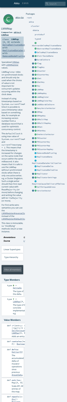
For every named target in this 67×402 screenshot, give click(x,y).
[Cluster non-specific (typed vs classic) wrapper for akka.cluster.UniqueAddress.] (35, 187)
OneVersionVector (45, 134)
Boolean (21, 344)
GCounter (41, 71)
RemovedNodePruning (47, 153)
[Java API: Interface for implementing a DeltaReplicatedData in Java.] (35, 43)
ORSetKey (41, 131)
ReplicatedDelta (45, 166)
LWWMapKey (42, 93)
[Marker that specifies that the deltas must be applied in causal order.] (35, 181)
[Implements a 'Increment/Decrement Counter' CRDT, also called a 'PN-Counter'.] (35, 138)
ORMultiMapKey (44, 123)
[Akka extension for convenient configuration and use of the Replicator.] (35, 56)
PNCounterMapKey (45, 149)
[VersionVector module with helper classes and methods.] (33, 191)
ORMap (39, 112)
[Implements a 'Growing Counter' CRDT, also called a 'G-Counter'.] (35, 71)
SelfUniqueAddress (46, 187)
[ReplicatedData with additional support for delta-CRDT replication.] (35, 52)
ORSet (39, 127)
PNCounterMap (43, 146)
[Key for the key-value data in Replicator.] (35, 86)
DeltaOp (17, 288)
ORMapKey (41, 116)
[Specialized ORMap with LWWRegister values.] (35, 90)
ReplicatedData (44, 157)
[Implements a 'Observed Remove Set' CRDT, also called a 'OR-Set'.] (35, 127)
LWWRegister (43, 97)
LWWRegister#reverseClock (14, 213)
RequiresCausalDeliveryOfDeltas (48, 184)
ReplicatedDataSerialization (46, 163)
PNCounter (42, 138)
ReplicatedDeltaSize (47, 170)
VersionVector (44, 191)
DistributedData (45, 56)
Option (15, 352)
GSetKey (41, 82)
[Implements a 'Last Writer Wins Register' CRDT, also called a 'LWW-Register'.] (35, 97)
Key (38, 86)
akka (17, 17)
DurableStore (43, 60)
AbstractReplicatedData (49, 49)
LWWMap (40, 90)
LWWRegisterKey (44, 101)
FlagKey (41, 67)
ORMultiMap (42, 119)
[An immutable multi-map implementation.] (35, 119)
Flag (39, 63)
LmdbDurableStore (45, 104)
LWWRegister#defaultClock (14, 218)
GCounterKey (43, 75)
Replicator (42, 174)
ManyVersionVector (46, 108)
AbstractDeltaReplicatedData (46, 45)
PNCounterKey (43, 142)
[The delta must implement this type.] (35, 166)
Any (13, 399)
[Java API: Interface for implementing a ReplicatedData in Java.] (35, 49)
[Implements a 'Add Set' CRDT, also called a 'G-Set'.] (35, 78)
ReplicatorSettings (47, 177)
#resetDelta (17, 375)
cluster (23, 17)
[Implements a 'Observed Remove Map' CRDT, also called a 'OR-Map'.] (35, 112)
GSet (39, 78)
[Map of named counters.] (35, 146)
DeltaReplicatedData (47, 52)
